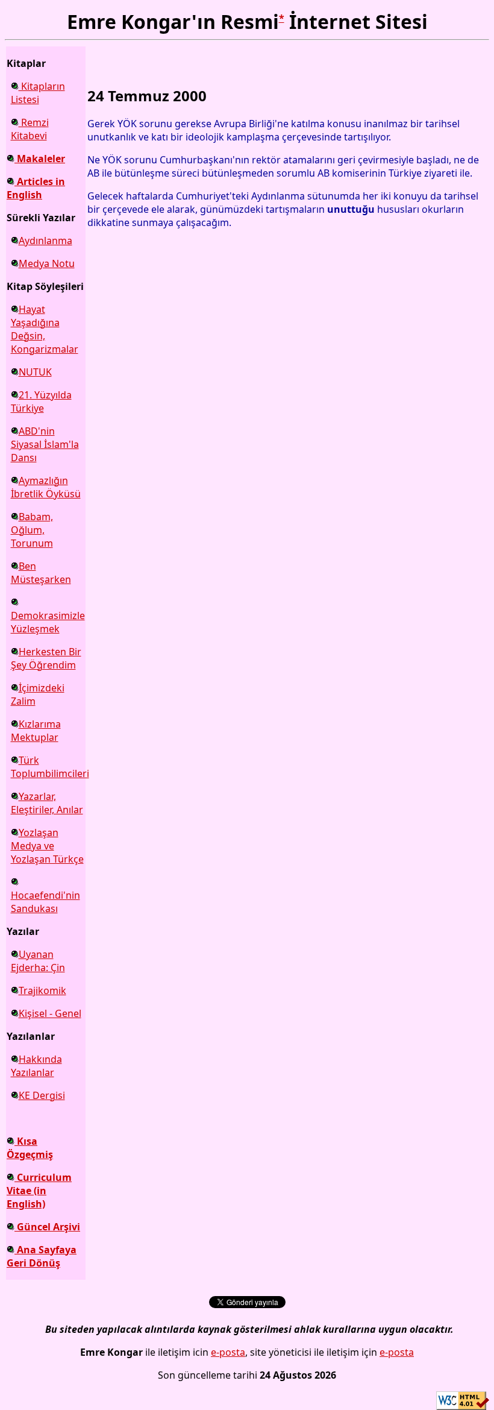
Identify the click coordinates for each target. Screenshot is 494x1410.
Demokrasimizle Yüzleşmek (48, 622)
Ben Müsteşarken (41, 572)
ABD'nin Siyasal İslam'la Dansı (45, 444)
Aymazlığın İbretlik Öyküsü (46, 487)
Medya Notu (47, 263)
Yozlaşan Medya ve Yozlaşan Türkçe (47, 846)
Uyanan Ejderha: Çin (38, 961)
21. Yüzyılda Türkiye (41, 401)
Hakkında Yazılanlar (36, 1066)
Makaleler (39, 158)
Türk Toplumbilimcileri (50, 767)
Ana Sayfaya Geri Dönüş (42, 1256)
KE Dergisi (42, 1095)
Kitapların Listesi (38, 93)
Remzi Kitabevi (30, 129)
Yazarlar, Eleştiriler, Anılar (47, 803)
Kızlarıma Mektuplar (36, 730)
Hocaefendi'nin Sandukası (45, 902)
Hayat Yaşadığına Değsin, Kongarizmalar (44, 329)
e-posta (228, 1352)
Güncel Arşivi (47, 1226)
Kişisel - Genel (50, 1013)
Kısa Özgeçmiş (30, 1148)
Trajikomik (42, 990)
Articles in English (36, 188)
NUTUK (35, 372)
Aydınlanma (45, 240)
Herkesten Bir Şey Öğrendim (46, 658)
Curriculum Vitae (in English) (39, 1190)
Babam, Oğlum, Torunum (32, 530)
